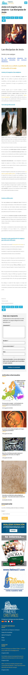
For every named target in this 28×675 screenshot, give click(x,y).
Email (3, 511)
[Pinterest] (21, 17)
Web (4, 352)
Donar (3, 640)
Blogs (3, 637)
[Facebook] (4, 17)
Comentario (6, 325)
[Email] (4, 20)
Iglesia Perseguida (6, 635)
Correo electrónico (8, 346)
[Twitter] (8, 17)
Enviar (4, 518)
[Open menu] (25, 3)
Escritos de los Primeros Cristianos (11, 630)
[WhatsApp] (17, 17)
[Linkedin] (12, 17)
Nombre (5, 340)
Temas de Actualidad (7, 632)
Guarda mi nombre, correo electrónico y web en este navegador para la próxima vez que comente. (14, 361)
